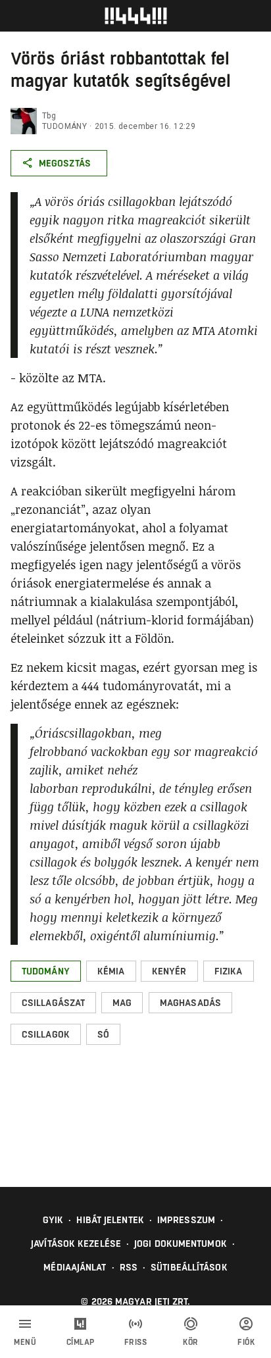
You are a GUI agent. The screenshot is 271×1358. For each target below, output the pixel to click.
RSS (128, 1267)
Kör (191, 1342)
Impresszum (186, 1220)
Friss (135, 1342)
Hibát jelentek (109, 1220)
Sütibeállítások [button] (189, 1267)
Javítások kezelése (76, 1243)
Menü (25, 1342)
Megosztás (65, 163)
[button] (46, 971)
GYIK (53, 1220)
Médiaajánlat (74, 1267)
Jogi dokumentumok (180, 1243)
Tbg (49, 115)
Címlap (80, 1342)
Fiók (246, 1342)
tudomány (64, 126)
